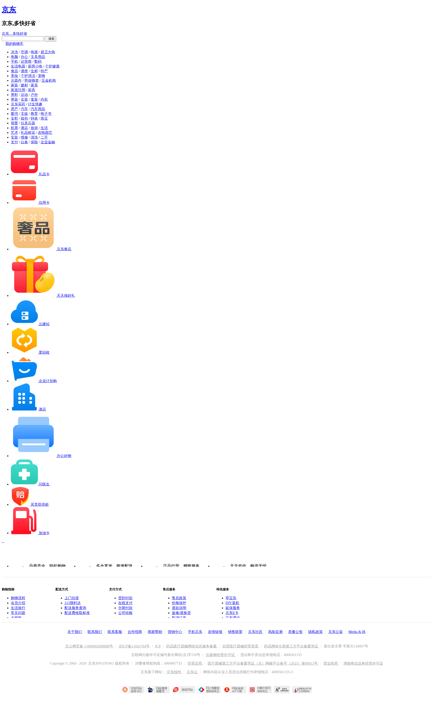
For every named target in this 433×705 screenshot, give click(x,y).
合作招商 (135, 632)
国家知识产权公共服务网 (302, 689)
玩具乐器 (28, 123)
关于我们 (74, 632)
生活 (44, 128)
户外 (34, 95)
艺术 (14, 133)
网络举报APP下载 (234, 689)
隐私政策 (315, 632)
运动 (24, 95)
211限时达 (72, 603)
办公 (24, 57)
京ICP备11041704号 (134, 646)
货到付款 (125, 598)
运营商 (26, 61)
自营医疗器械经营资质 (240, 646)
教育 (34, 114)
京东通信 (233, 618)
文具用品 (38, 57)
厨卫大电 (48, 52)
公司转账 (125, 613)
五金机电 (48, 80)
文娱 (24, 114)
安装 (14, 137)
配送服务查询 (75, 608)
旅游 (34, 128)
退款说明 (179, 608)
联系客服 (115, 632)
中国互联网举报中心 (209, 689)
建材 (24, 85)
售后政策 (179, 598)
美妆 (14, 76)
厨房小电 (35, 66)
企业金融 (48, 142)
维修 (24, 137)
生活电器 (18, 66)
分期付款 (125, 608)
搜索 (50, 38)
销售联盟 (235, 632)
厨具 (31, 90)
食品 (14, 71)
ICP (158, 646)
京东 (9, 9)
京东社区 (255, 632)
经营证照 (195, 663)
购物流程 (18, 598)
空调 (24, 52)
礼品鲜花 (28, 133)
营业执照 (331, 663)
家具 (34, 85)
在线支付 (125, 603)
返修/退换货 (181, 613)
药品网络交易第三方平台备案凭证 (291, 646)
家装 (14, 85)
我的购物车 (14, 44)
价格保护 (179, 603)
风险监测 (275, 632)
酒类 (24, 71)
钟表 (34, 118)
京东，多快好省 (14, 33)
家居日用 (18, 90)
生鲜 (34, 71)
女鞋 (14, 118)
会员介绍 (18, 603)
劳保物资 (31, 80)
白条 (24, 142)
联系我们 (95, 632)
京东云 (192, 672)
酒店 (24, 128)
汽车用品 (38, 109)
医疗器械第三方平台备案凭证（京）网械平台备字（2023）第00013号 (263, 663)
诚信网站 (183, 689)
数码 (37, 61)
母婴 (14, 123)
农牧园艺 (45, 133)
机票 (14, 128)
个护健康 (52, 66)
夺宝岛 (231, 598)
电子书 (46, 114)
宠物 (41, 76)
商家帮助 (155, 632)
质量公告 (295, 632)
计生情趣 (35, 104)
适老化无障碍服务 (282, 689)
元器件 (16, 80)
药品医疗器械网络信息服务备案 (192, 646)
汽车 (24, 109)
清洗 (34, 137)
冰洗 (14, 52)
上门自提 (71, 598)
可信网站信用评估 (132, 689)
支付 (14, 142)
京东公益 (335, 632)
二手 (44, 137)
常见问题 (18, 613)
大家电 (16, 618)
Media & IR (357, 632)
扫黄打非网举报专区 (260, 689)
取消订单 (179, 618)
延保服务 (233, 608)
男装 (14, 99)
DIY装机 (232, 603)
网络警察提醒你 (158, 689)
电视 (34, 52)
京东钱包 (174, 672)
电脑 (14, 57)
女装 (24, 99)
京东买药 (18, 104)
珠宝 (44, 118)
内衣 (44, 99)
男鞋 (14, 95)
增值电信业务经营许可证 (363, 663)
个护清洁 (28, 76)
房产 (14, 109)
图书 (14, 114)
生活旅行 (18, 608)
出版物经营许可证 (221, 655)
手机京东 (195, 632)
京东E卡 (232, 613)
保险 (34, 142)
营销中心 (175, 632)
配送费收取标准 (77, 613)
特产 (44, 71)
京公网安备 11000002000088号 (89, 646)
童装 (34, 99)
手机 (14, 61)
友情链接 (215, 632)
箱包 (24, 118)
